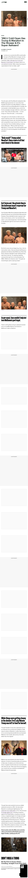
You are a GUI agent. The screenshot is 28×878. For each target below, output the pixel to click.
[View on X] (14, 341)
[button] (14, 844)
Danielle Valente (7, 49)
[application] (14, 844)
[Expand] (22, 866)
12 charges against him (7, 812)
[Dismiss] (26, 866)
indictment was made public (8, 810)
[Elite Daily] (4, 2)
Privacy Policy (3, 869)
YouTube (27, 19)
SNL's (8, 60)
